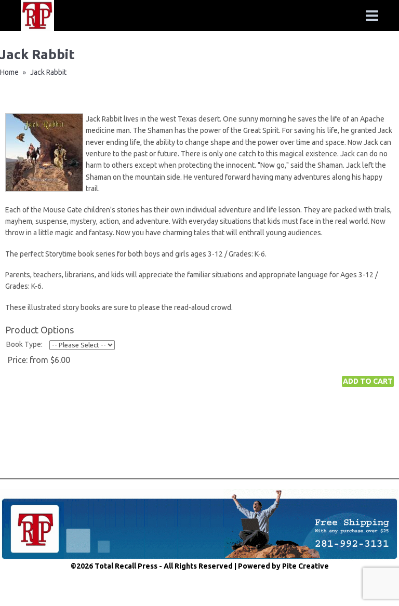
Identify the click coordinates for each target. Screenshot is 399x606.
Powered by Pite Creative (283, 566)
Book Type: (24, 344)
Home (9, 72)
